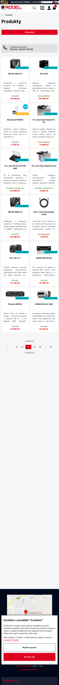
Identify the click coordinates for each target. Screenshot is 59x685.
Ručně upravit (29, 647)
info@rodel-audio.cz (30, 670)
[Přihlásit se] (49, 8)
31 (17, 347)
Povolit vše (29, 657)
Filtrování (29, 32)
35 (40, 347)
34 (34, 347)
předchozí (29, 341)
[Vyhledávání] (34, 8)
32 (22, 347)
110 (50, 347)
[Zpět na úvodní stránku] (11, 8)
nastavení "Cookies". (12, 640)
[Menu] (43, 9)
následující (29, 352)
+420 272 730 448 (25, 49)
